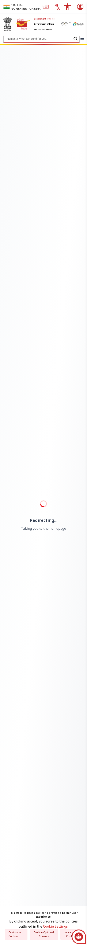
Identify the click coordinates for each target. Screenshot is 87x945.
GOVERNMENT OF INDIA (26, 8)
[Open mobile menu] (82, 38)
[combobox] (57, 6)
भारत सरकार (17, 5)
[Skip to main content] (46, 6)
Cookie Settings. (55, 926)
